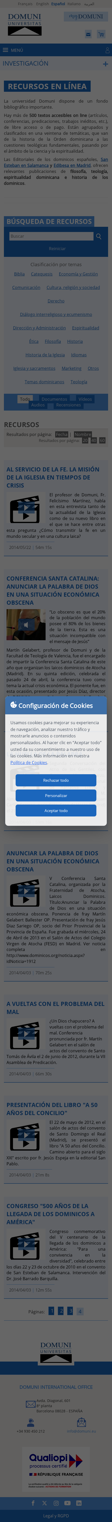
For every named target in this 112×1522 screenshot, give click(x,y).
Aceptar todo (56, 810)
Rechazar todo (56, 780)
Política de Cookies (28, 762)
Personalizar (56, 795)
